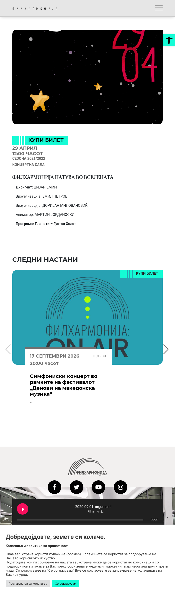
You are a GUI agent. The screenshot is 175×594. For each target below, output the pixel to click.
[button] (169, 40)
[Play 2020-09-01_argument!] (22, 509)
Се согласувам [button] (65, 583)
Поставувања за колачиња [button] (27, 583)
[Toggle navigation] (159, 8)
